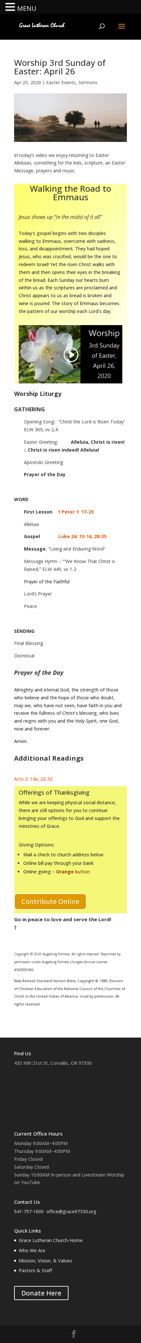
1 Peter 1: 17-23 (78, 512)
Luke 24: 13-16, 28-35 (82, 536)
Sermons (87, 82)
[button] (11, 7)
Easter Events (61, 82)
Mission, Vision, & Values (45, 1260)
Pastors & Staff (35, 1270)
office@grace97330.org (71, 1211)
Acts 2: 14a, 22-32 (33, 779)
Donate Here (41, 1293)
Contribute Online (50, 901)
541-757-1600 (29, 1211)
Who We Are (32, 1250)
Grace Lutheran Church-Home (51, 1240)
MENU (26, 8)
